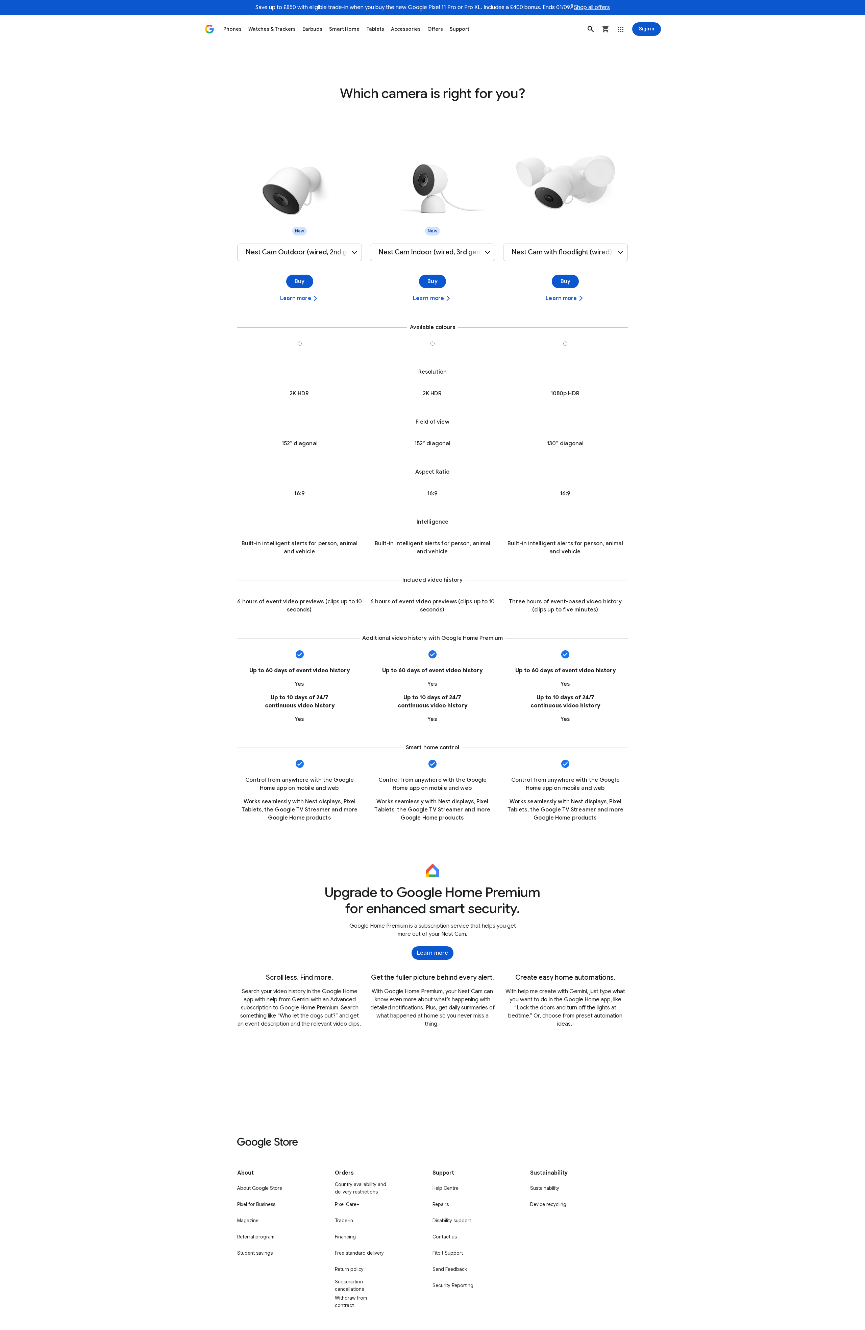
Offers (435, 29)
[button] (591, 29)
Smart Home (344, 29)
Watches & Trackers (272, 29)
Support (459, 29)
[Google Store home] (209, 29)
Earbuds (312, 29)
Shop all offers (592, 7)
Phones (232, 29)
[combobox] (299, 252)
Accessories (406, 29)
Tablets (375, 29)
